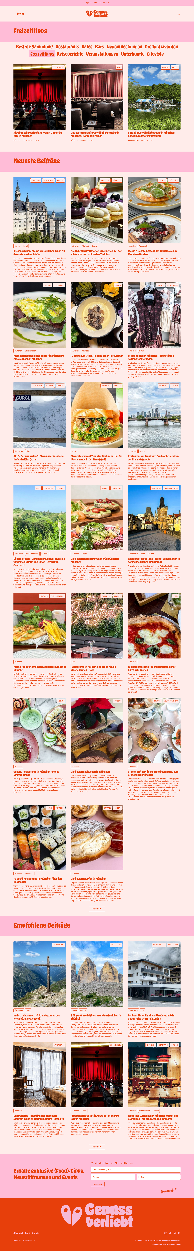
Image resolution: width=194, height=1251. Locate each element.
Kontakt (35, 1233)
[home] (97, 13)
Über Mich (18, 1233)
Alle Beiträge (97, 909)
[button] (18, 13)
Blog (27, 1233)
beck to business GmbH (172, 1244)
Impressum (30, 1240)
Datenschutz (18, 1240)
